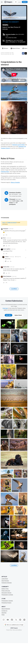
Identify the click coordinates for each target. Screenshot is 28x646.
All (8, 315)
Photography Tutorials (7, 600)
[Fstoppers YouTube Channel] (8, 619)
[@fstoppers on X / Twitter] (16, 619)
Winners (6, 48)
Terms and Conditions (17, 629)
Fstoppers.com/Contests (18, 144)
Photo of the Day (6, 590)
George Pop (18, 256)
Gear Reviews (5, 580)
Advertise (4, 612)
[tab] (8, 315)
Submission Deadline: (11, 34)
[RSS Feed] (24, 619)
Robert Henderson (7, 276)
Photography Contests (7, 594)
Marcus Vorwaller (15, 182)
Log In (19, 2)
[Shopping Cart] (15, 2)
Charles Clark (6, 266)
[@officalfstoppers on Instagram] (3, 619)
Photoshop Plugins (6, 602)
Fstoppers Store (5, 171)
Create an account (11, 222)
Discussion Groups (6, 592)
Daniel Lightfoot (6, 249)
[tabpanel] (14, 445)
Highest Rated (18, 315)
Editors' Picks (5, 588)
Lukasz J (7, 256)
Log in (3, 222)
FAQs (3, 614)
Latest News (5, 578)
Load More (14, 289)
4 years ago (11, 228)
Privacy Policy (9, 629)
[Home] (8, 2)
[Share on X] (26, 53)
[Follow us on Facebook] (12, 619)
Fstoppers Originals (7, 582)
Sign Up (24, 2)
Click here (5, 308)
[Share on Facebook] (23, 53)
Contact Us (4, 610)
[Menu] (2, 2)
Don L (4, 238)
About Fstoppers (6, 608)
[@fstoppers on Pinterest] (20, 619)
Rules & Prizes (16, 48)
